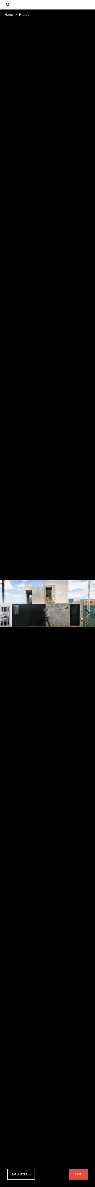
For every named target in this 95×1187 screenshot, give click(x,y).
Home (9, 15)
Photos (24, 15)
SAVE (78, 1174)
